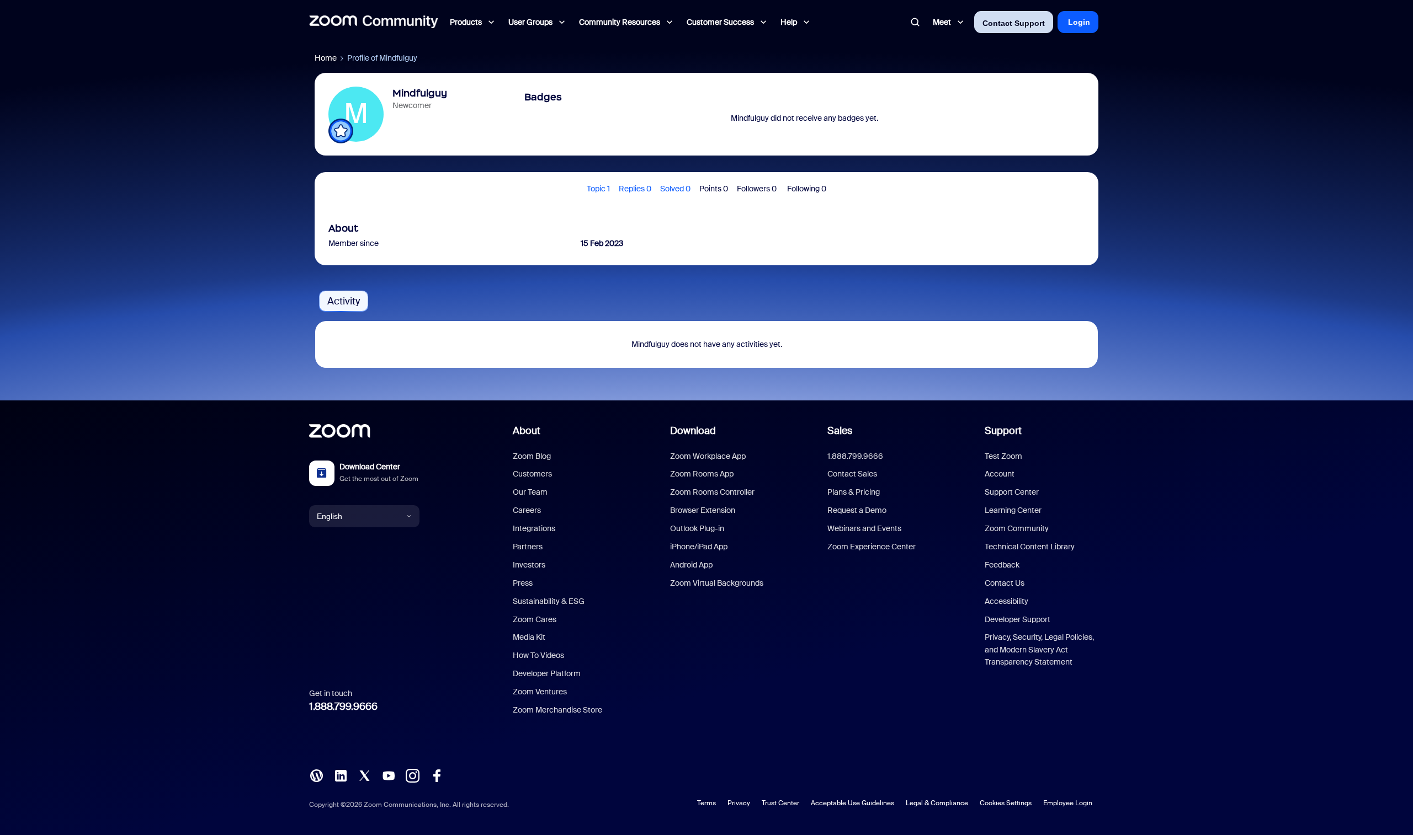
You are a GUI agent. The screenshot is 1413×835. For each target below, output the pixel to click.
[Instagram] (412, 775)
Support (1003, 430)
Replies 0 (635, 189)
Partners (528, 547)
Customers (532, 474)
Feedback (1002, 565)
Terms (706, 803)
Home (326, 58)
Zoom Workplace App (708, 456)
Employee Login (1067, 803)
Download (693, 430)
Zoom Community (1017, 528)
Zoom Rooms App (702, 474)
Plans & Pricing (853, 492)
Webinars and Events (864, 528)
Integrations (534, 528)
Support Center (1012, 492)
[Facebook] (436, 775)
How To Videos (538, 655)
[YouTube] (388, 775)
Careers (527, 510)
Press (523, 583)
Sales (839, 430)
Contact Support (1013, 23)
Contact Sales (852, 474)
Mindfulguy (419, 93)
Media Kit (529, 637)
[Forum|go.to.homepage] (373, 22)
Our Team (530, 492)
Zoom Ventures (540, 692)
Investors (529, 565)
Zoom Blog (532, 456)
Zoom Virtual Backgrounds (716, 583)
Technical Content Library (1030, 547)
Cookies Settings (1006, 803)
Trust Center (780, 803)
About (526, 430)
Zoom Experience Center (871, 547)
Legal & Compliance (937, 803)
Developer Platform (547, 673)
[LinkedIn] (340, 775)
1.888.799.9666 (343, 706)
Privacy (738, 803)
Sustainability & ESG (549, 601)
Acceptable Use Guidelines (852, 803)
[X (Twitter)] (364, 775)
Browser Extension (702, 510)
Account (999, 474)
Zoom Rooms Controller (712, 492)
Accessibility (1006, 601)
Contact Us (1004, 583)
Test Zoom (1003, 456)
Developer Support (1017, 619)
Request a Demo (856, 510)
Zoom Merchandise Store (557, 710)
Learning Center (1013, 510)
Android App (691, 565)
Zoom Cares (534, 619)
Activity (343, 301)
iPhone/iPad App (698, 547)
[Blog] (316, 775)
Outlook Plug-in (697, 528)
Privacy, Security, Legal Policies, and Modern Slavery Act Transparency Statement (1039, 649)
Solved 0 (675, 189)
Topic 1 (598, 189)
